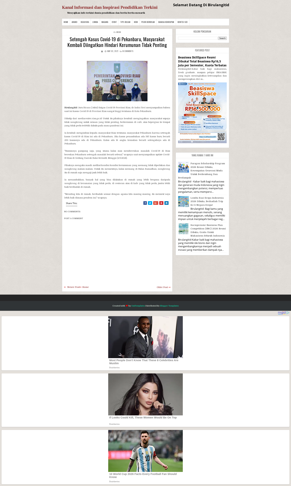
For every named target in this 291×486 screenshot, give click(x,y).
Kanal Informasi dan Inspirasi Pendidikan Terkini (110, 7)
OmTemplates (138, 306)
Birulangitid (70, 107)
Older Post (162, 287)
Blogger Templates (169, 306)
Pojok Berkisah (148, 21)
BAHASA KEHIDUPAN (166, 21)
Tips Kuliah (125, 21)
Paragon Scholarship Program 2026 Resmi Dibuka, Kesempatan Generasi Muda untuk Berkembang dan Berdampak (201, 170)
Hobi (136, 21)
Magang (105, 21)
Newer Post (73, 287)
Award (74, 21)
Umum (118, 32)
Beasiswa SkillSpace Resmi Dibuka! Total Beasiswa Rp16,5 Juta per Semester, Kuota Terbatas (202, 61)
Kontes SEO (183, 21)
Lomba (95, 21)
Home (66, 21)
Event (114, 21)
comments (127, 51)
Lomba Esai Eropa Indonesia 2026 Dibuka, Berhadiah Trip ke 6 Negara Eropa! (207, 201)
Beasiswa (85, 21)
